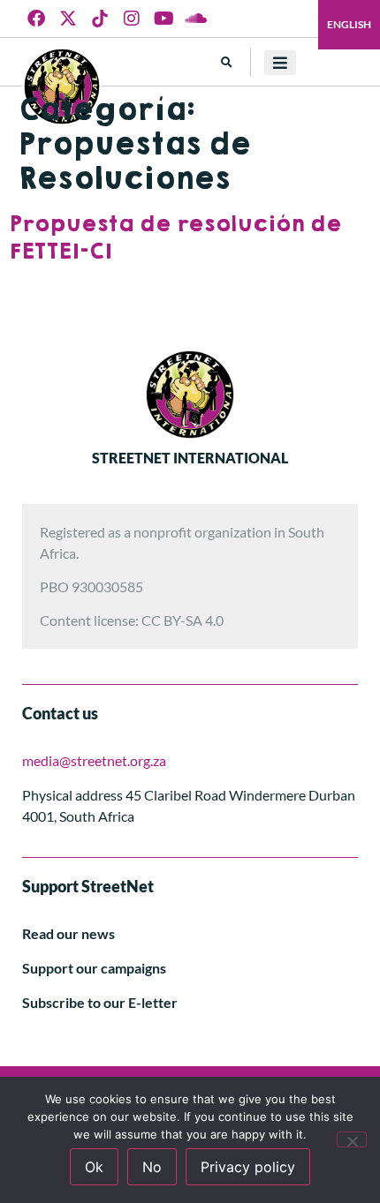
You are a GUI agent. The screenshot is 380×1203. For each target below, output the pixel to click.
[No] (352, 1139)
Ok (94, 1167)
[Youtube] (163, 18)
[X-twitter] (68, 18)
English (349, 24)
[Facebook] (36, 18)
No (152, 1167)
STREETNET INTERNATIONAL (190, 457)
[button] (226, 62)
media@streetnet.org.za (94, 760)
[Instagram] (132, 18)
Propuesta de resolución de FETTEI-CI (175, 237)
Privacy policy (248, 1167)
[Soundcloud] (195, 18)
